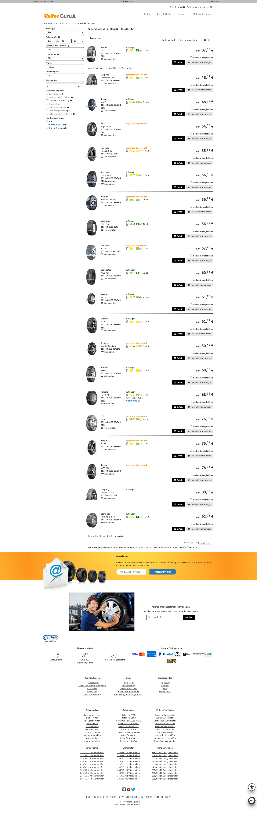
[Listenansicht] (205, 40)
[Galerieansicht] (209, 40)
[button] (252, 787)
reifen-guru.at (133, 802)
